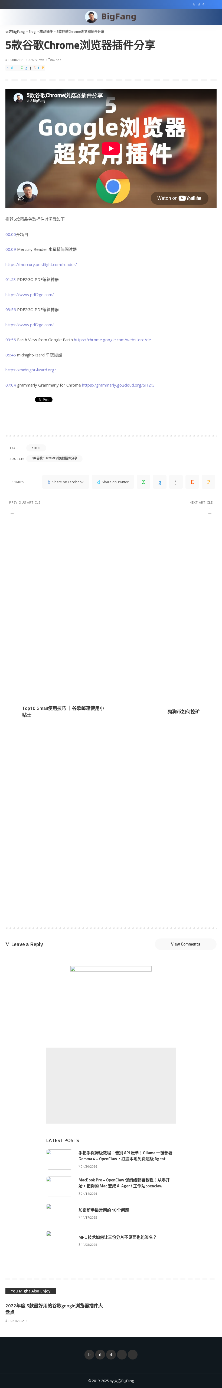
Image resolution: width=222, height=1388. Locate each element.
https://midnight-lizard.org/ (30, 369)
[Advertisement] (111, 1086)
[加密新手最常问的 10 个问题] (59, 1214)
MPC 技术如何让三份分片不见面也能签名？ (118, 1237)
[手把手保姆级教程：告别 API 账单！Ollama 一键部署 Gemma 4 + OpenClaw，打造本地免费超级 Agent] (59, 1159)
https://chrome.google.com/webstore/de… (114, 339)
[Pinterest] (16, 68)
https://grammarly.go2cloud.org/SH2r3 (118, 385)
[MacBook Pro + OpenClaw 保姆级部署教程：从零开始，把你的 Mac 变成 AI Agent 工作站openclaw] (59, 1187)
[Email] (43, 68)
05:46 (10, 355)
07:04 (10, 385)
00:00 (10, 234)
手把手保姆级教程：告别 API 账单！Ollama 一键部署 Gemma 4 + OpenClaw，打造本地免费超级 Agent (125, 1156)
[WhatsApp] (21, 68)
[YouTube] (208, 4)
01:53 (10, 279)
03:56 (10, 309)
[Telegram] (214, 4)
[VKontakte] (38, 68)
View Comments (185, 944)
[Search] (212, 17)
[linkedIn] (26, 68)
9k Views (37, 59)
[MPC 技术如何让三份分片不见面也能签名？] (59, 1241)
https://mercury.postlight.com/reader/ (41, 264)
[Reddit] (34, 68)
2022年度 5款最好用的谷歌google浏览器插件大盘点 (54, 1309)
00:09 (10, 249)
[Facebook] (194, 4)
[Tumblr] (30, 68)
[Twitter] (199, 4)
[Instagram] (203, 4)
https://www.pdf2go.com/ (29, 294)
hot (58, 59)
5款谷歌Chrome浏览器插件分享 (54, 458)
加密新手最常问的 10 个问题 (104, 1210)
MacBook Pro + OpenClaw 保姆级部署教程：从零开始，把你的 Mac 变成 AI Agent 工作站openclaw (124, 1183)
